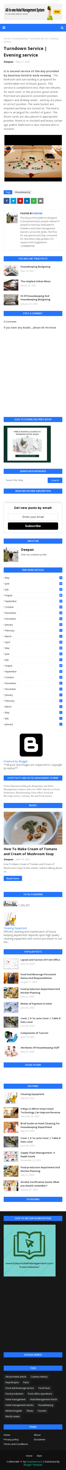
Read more (12, 878)
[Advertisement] (33, 1315)
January (33, 624)
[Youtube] (18, 1074)
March (33, 636)
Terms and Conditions (16, 1444)
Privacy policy (11, 1439)
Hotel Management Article (43, 1399)
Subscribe (33, 526)
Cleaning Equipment (15, 928)
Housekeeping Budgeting (35, 266)
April (33, 642)
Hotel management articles (20, 1405)
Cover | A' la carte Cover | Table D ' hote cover (41, 1020)
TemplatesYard (34, 1461)
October (33, 607)
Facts (26, 1382)
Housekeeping (19, 38)
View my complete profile (34, 554)
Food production (14, 1393)
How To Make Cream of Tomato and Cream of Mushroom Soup (30, 851)
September (33, 601)
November (33, 613)
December (33, 618)
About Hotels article (16, 1376)
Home (7, 38)
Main (39, 1455)
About (37, 1434)
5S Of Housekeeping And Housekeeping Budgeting (35, 297)
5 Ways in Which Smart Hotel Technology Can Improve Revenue (40, 1110)
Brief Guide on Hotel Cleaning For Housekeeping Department (40, 1125)
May (33, 577)
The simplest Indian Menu (36, 281)
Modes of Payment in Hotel (36, 1003)
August (33, 595)
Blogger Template (33, 1464)
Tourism (42, 1410)
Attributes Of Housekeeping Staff (40, 1047)
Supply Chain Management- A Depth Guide (38, 1154)
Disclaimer (39, 1439)
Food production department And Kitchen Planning (40, 990)
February (33, 630)
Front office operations (40, 1393)
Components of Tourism (34, 1033)
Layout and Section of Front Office (40, 959)
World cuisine (13, 1416)
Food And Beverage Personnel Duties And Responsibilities (38, 976)
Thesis (29, 1410)
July (33, 589)
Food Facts (44, 1388)
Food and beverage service (20, 1388)
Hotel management (15, 1399)
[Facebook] (8, 1074)
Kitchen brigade (14, 1410)
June (33, 583)
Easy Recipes (12, 1382)
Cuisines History (39, 1376)
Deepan (8, 61)
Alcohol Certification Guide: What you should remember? (40, 1183)
